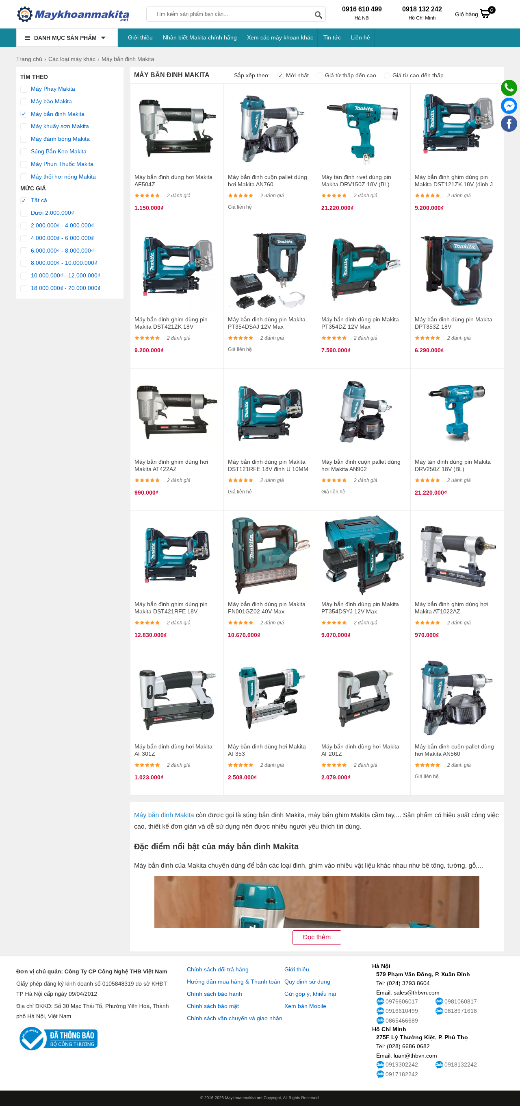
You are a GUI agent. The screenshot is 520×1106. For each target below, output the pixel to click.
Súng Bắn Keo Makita (58, 151)
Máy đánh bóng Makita (59, 138)
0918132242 (460, 1064)
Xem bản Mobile (305, 1006)
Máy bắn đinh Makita (53, 114)
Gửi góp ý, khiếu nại (310, 993)
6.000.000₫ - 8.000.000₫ (61, 250)
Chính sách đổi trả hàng (218, 969)
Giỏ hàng (474, 12)
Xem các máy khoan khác (280, 37)
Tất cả (35, 200)
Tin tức (332, 37)
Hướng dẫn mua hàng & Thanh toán (233, 981)
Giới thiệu (140, 37)
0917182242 (402, 1074)
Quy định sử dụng (307, 981)
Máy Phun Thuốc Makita (61, 164)
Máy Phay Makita (52, 88)
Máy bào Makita (50, 101)
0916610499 (402, 1011)
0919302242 (402, 1064)
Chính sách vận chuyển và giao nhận (234, 1018)
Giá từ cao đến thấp (417, 75)
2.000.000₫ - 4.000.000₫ (61, 225)
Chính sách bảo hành (214, 993)
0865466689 (402, 1020)
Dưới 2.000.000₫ (51, 212)
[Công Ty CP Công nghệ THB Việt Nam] (73, 14)
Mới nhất (293, 75)
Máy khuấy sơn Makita (59, 126)
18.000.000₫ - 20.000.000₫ (64, 288)
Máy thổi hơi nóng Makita (62, 176)
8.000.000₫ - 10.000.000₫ (63, 263)
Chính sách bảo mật (213, 1006)
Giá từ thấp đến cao (349, 75)
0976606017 (402, 1001)
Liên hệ (360, 37)
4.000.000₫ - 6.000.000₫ (61, 238)
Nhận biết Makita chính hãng (200, 37)
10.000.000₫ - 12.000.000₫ (64, 275)
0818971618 (460, 1011)
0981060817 (460, 1001)
